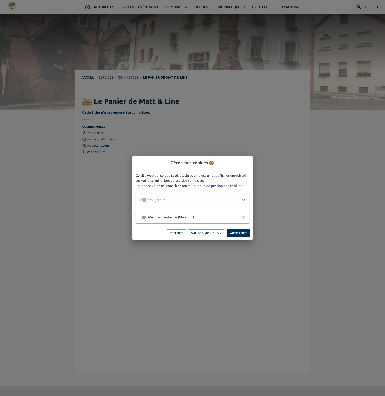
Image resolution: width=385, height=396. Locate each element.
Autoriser (238, 233)
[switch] (140, 217)
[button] (192, 200)
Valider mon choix (206, 233)
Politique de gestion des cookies (216, 186)
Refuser (176, 233)
